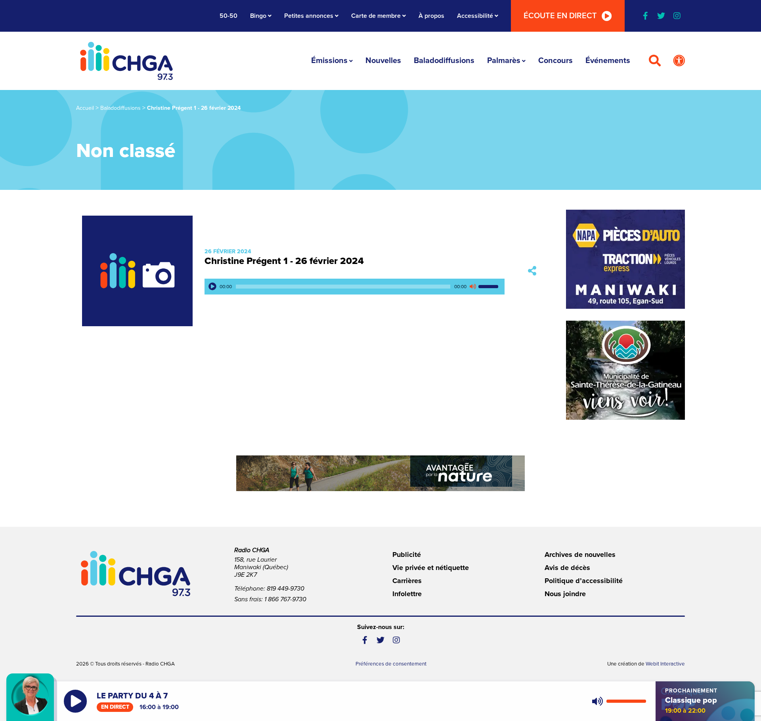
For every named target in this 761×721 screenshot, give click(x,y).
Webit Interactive (665, 664)
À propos (431, 16)
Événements (607, 60)
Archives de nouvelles (580, 554)
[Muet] (472, 286)
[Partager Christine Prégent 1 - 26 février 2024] (532, 271)
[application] (355, 287)
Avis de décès (567, 567)
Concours (555, 60)
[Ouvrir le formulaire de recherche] (655, 61)
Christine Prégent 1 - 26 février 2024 (284, 261)
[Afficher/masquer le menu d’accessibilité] (679, 61)
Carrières (407, 580)
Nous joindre (565, 593)
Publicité (406, 554)
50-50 (228, 16)
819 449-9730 (285, 589)
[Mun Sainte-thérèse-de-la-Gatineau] (625, 370)
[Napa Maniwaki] (625, 259)
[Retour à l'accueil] (126, 61)
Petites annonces (308, 16)
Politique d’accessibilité (584, 580)
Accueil (85, 108)
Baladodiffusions (444, 60)
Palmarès (503, 60)
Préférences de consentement (391, 664)
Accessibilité (475, 16)
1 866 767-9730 (285, 599)
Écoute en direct (560, 16)
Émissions (329, 60)
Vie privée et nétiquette (430, 567)
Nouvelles (383, 60)
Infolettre (407, 593)
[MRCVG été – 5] (380, 473)
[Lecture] (212, 287)
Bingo (258, 16)
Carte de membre (376, 16)
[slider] (489, 286)
